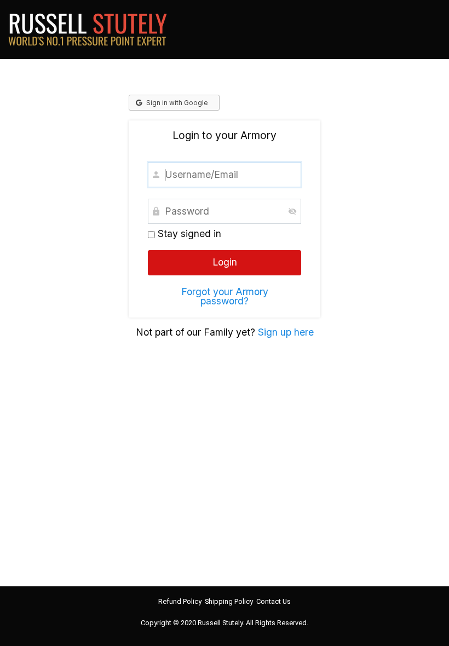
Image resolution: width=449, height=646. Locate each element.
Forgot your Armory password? (224, 296)
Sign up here (286, 332)
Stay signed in (188, 234)
